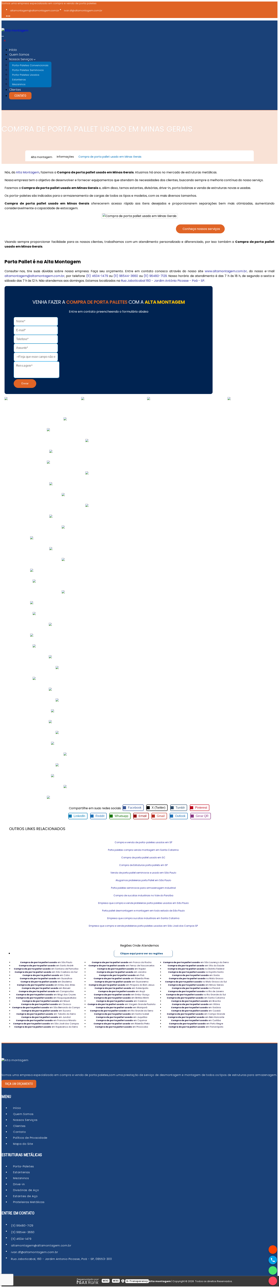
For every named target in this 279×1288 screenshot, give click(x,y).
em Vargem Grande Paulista (121, 1004)
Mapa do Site (23, 1144)
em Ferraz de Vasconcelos (121, 965)
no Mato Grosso (196, 978)
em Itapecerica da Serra (46, 1026)
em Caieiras (121, 1001)
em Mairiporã (121, 1007)
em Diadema (46, 981)
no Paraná (196, 988)
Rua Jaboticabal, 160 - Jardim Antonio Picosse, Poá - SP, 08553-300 (61, 1259)
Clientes (15, 89)
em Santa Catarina (196, 997)
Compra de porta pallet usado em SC (143, 857)
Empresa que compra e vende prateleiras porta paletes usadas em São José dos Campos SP (143, 925)
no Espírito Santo (196, 971)
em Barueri (46, 988)
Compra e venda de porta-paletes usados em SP (143, 842)
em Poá (121, 975)
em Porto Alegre (196, 1023)
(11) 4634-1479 (97, 276)
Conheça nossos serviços (201, 229)
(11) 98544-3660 (125, 276)
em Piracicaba (121, 1026)
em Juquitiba (121, 1017)
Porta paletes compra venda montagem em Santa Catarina (143, 850)
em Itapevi (121, 968)
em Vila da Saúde (196, 965)
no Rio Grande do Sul (196, 994)
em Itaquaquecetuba (46, 997)
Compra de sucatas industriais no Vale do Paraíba (143, 895)
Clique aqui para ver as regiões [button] (141, 953)
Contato (20, 96)
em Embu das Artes (46, 984)
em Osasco (46, 1004)
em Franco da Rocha (121, 962)
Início (13, 50)
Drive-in (19, 1184)
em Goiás (196, 975)
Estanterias (21, 1172)
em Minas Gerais (196, 984)
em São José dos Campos (46, 1023)
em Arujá (121, 991)
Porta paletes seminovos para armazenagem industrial (143, 887)
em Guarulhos (46, 978)
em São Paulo (46, 962)
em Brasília (196, 1001)
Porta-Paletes (23, 1166)
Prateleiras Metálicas (29, 1202)
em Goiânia (196, 1007)
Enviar (24, 383)
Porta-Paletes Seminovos (28, 70)
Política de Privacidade (30, 1138)
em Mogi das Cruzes (46, 994)
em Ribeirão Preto (122, 1023)
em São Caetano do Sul (46, 971)
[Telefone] (273, 1260)
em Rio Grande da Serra (121, 1010)
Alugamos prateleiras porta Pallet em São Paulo (143, 880)
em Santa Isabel (121, 1013)
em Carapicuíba (46, 991)
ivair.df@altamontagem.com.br (83, 10)
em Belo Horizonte (196, 1017)
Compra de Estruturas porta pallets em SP (143, 865)
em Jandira (121, 971)
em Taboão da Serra (46, 1013)
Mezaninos (18, 84)
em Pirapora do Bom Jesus (121, 984)
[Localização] (273, 1249)
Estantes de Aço (25, 1196)
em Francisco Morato (46, 1020)
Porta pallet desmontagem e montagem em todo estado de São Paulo (143, 910)
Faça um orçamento (19, 1084)
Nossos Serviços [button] (21, 59)
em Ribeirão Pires (121, 978)
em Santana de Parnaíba (46, 968)
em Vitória (196, 1004)
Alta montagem (41, 157)
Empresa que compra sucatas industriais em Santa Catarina (143, 918)
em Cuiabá (196, 1010)
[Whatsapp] (273, 1270)
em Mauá (46, 1001)
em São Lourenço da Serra (196, 962)
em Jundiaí (46, 1017)
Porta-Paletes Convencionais (30, 65)
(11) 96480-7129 (155, 276)
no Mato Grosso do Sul (196, 981)
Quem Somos (19, 54)
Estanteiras (19, 79)
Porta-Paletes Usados (25, 74)
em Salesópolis (121, 988)
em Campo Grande (196, 1013)
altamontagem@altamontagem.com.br (34, 10)
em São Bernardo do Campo (46, 1007)
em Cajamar (121, 1020)
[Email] (273, 1281)
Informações (65, 156)
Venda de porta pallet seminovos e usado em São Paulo (143, 872)
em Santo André (46, 965)
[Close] (5, 41)
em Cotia (46, 975)
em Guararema (121, 981)
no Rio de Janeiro (196, 991)
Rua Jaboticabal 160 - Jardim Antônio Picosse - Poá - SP (162, 280)
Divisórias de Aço (26, 1190)
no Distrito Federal (196, 968)
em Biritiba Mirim (121, 997)
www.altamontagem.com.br (226, 271)
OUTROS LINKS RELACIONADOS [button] (37, 828)
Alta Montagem (27, 172)
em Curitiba (196, 1020)
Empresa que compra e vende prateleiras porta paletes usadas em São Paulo (143, 903)
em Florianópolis (195, 1026)
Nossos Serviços (25, 1120)
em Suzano (46, 1010)
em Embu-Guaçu (121, 994)
